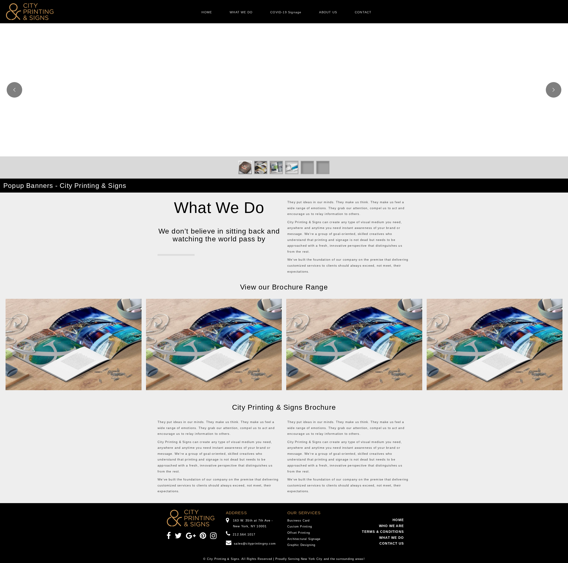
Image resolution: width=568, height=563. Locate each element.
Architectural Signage (303, 539)
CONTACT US (391, 543)
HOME (206, 12)
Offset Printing (298, 532)
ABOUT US (328, 12)
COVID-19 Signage (285, 12)
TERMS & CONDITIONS (383, 531)
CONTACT (363, 12)
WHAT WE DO (241, 12)
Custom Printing (299, 526)
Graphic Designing (301, 545)
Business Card (298, 520)
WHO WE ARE (391, 526)
